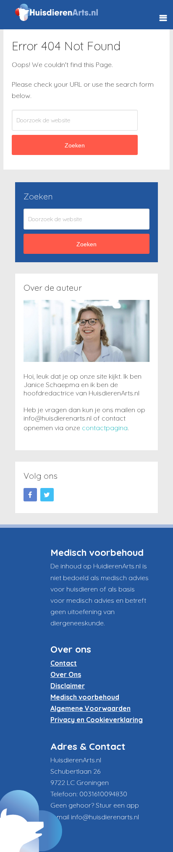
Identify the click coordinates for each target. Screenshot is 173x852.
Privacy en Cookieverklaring (96, 719)
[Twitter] (47, 494)
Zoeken (75, 145)
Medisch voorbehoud (84, 697)
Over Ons (65, 674)
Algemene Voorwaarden (90, 708)
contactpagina (105, 427)
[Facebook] (30, 494)
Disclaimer (67, 686)
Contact (63, 663)
